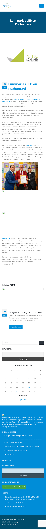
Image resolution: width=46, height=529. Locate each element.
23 (29, 387)
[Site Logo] (7, 5)
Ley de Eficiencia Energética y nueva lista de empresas (22, 446)
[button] (41, 6)
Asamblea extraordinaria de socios (15, 450)
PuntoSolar (29, 145)
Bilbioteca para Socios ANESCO (14, 487)
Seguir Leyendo (16, 327)
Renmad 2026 (9, 454)
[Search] (41, 343)
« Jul (20, 400)
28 (17, 391)
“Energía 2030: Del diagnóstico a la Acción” (25, 312)
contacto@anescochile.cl (18, 506)
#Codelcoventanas (18, 99)
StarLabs (14, 524)
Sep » (25, 400)
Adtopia (16, 522)
